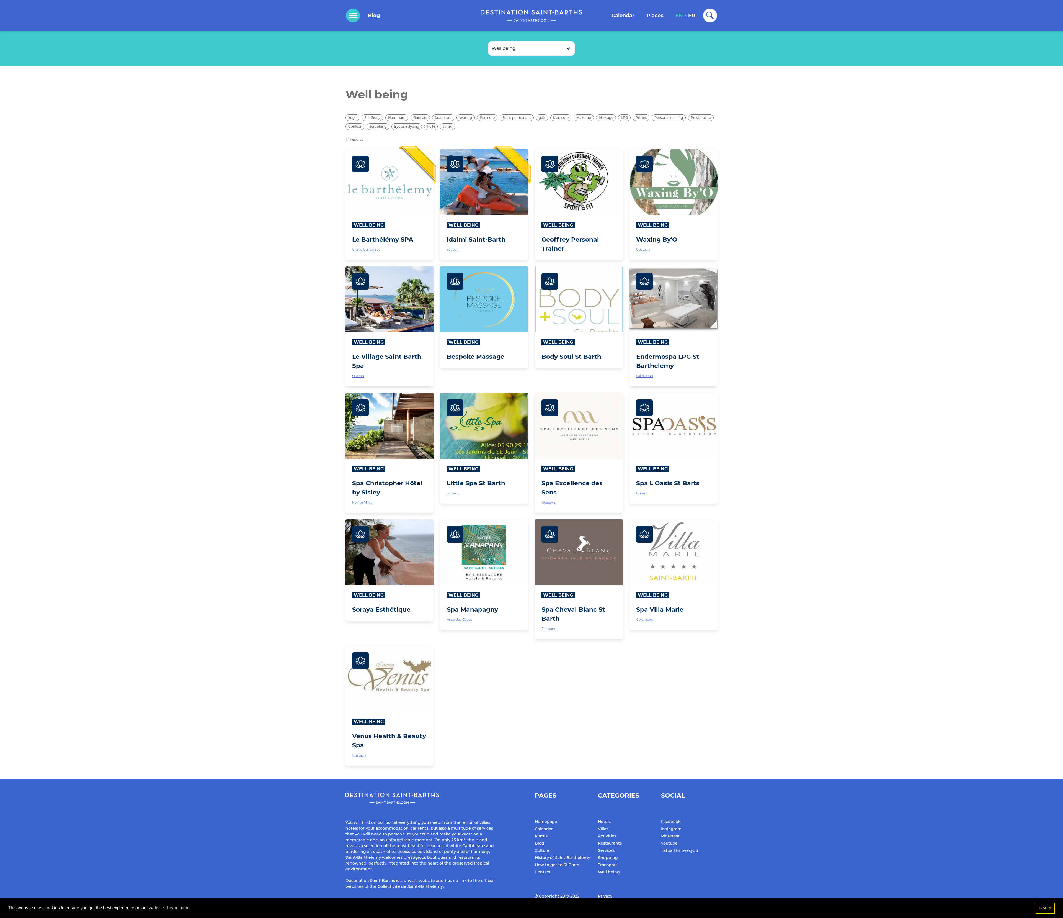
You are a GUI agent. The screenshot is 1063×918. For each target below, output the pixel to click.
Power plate (701, 118)
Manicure (561, 118)
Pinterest (670, 836)
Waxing (465, 118)
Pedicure (487, 118)
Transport (607, 864)
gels (542, 118)
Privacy (605, 896)
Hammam (397, 118)
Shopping (608, 857)
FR (691, 15)
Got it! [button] (1045, 908)
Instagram (671, 828)
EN (679, 15)
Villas (603, 828)
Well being (609, 872)
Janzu (447, 126)
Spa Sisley (372, 118)
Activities (607, 836)
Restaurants (610, 843)
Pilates (641, 118)
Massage (606, 118)
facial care (443, 118)
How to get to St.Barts (557, 864)
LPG (624, 118)
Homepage (546, 821)
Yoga (352, 118)
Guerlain (420, 118)
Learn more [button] (178, 908)
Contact (543, 872)
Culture (542, 850)
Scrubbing (377, 126)
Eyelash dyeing (406, 126)
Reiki (431, 126)
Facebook (671, 821)
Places (655, 15)
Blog (374, 15)
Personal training (668, 118)
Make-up (583, 118)
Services (606, 850)
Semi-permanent (516, 118)
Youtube (669, 843)
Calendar (623, 15)
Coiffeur (355, 126)
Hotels (604, 821)
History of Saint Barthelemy (562, 857)
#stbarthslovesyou (679, 850)
